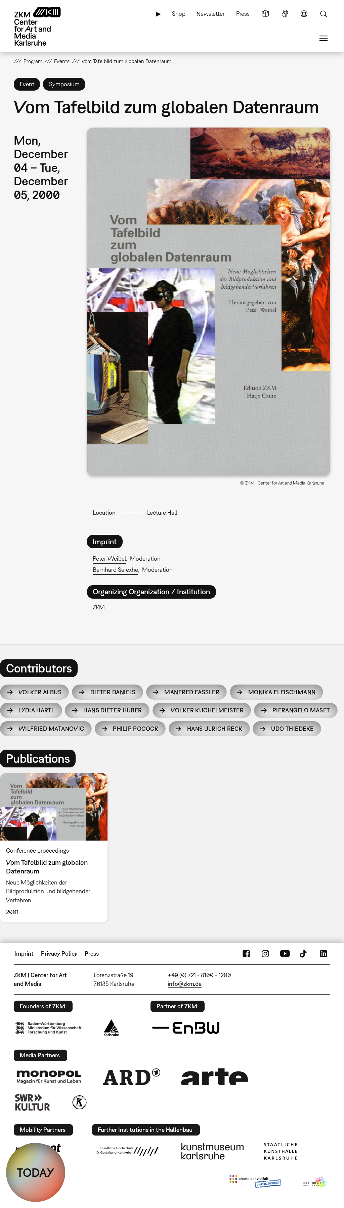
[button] (208, 301)
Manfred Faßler (191, 692)
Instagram (265, 953)
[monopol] (48, 1077)
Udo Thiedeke (292, 728)
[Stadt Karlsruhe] (111, 1027)
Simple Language (265, 13)
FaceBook (246, 953)
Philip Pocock (135, 728)
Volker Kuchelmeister (207, 710)
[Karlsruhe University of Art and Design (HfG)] (127, 1151)
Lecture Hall (162, 512)
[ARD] (131, 1076)
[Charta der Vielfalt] (255, 1182)
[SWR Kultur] (32, 1102)
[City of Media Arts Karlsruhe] (315, 1182)
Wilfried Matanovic (51, 728)
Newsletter (211, 13)
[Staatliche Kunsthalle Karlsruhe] (280, 1151)
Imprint (24, 953)
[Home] (44, 26)
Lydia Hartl (36, 710)
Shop (178, 13)
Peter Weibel (109, 558)
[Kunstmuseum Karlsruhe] (212, 1151)
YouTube (285, 953)
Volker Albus (39, 692)
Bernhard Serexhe (115, 569)
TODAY (35, 1172)
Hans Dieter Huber (112, 710)
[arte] (214, 1076)
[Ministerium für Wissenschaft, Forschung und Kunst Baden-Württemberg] (48, 1028)
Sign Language (285, 13)
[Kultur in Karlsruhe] (79, 1102)
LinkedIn (323, 953)
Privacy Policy (59, 953)
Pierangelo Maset (301, 710)
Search (323, 13)
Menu (323, 38)
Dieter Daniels (113, 692)
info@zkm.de (185, 983)
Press (243, 13)
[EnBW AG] (185, 1028)
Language (304, 13)
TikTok (304, 953)
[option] (57, 847)
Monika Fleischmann (282, 692)
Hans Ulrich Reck (215, 728)
